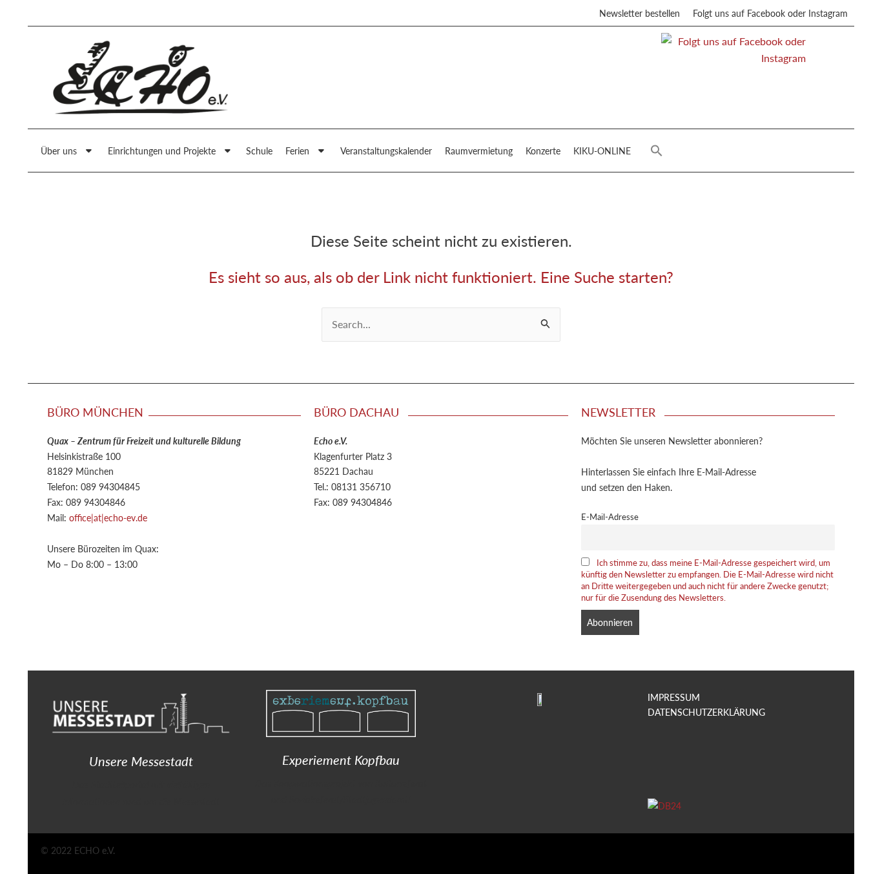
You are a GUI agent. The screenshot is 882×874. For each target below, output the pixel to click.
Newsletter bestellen (639, 12)
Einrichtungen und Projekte (162, 150)
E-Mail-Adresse (610, 517)
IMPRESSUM (674, 697)
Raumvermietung (479, 150)
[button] (656, 150)
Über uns (59, 150)
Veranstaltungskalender (386, 150)
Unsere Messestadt (141, 761)
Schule (259, 150)
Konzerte (543, 150)
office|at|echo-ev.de (108, 517)
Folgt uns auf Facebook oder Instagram (770, 12)
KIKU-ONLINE (602, 150)
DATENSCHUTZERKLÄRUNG (706, 711)
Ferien (297, 150)
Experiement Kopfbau (341, 760)
